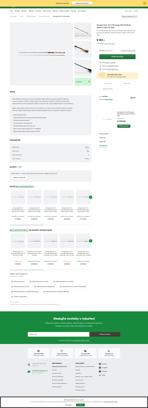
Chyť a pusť (13, 16)
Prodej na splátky (57, 387)
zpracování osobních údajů (110, 401)
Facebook (104, 371)
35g (88, 151)
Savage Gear (109, 99)
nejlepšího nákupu (112, 66)
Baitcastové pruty (44, 16)
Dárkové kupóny (80, 387)
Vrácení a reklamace (57, 376)
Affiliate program (80, 383)
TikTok (103, 375)
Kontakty (54, 370)
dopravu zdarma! (110, 62)
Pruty (21, 16)
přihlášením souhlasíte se (74, 340)
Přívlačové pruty (31, 16)
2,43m (87, 147)
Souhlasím (80, 404)
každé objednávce (113, 69)
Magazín (78, 370)
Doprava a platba (56, 373)
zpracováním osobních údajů (81, 340)
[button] (91, 197)
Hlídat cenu (127, 83)
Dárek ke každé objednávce (59, 383)
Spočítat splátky (108, 89)
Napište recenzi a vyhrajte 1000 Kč (85, 366)
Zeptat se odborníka (19, 177)
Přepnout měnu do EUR (82, 3)
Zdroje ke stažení (80, 390)
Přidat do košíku (117, 57)
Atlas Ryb (78, 373)
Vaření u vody (79, 380)
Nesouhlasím (68, 404)
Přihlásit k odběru (105, 334)
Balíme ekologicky (59, 380)
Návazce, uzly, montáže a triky (84, 376)
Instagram (104, 367)
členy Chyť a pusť (109, 43)
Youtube (104, 364)
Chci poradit (108, 83)
